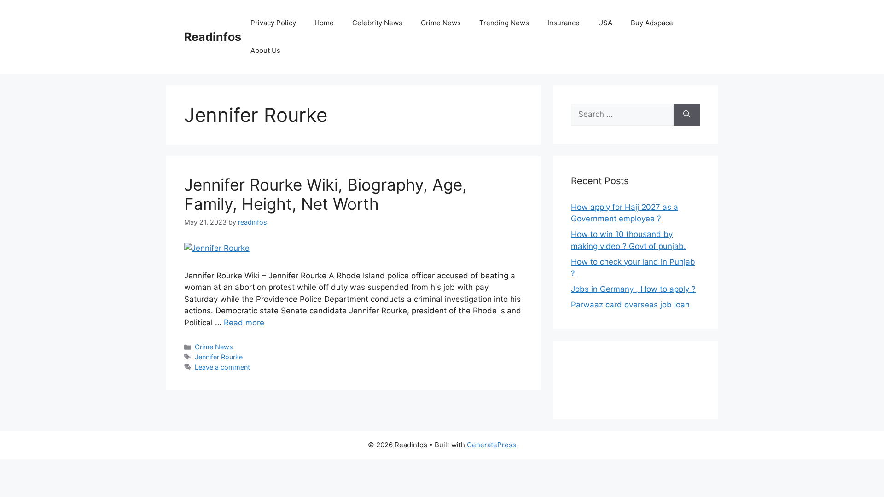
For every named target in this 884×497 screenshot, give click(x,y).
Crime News (441, 22)
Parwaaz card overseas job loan (630, 304)
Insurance (563, 22)
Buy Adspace (652, 22)
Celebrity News (377, 22)
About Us (265, 50)
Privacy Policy (273, 22)
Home (324, 22)
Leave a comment (222, 367)
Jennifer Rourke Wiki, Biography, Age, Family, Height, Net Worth (325, 194)
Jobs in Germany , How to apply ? (633, 289)
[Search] (687, 115)
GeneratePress (491, 444)
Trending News (504, 22)
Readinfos (212, 37)
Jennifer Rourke (219, 357)
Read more (244, 322)
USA (605, 22)
